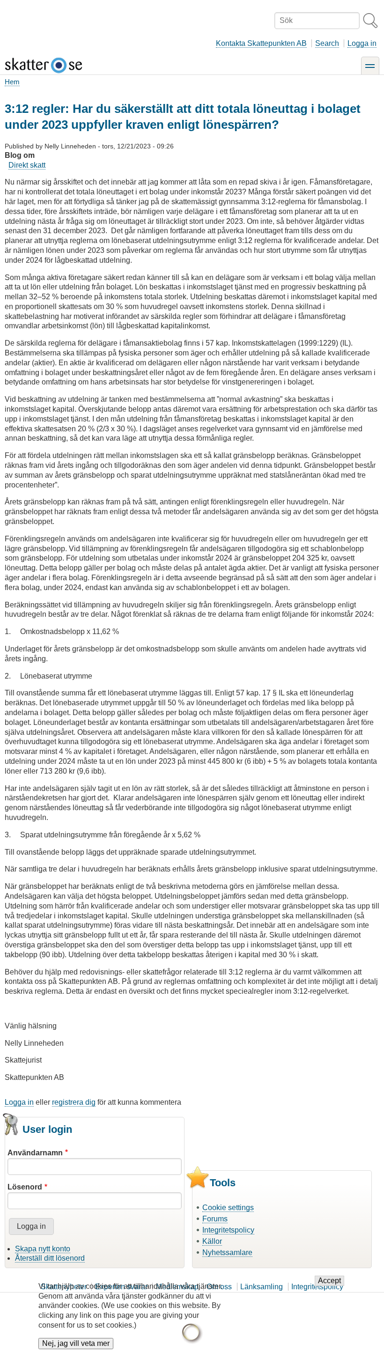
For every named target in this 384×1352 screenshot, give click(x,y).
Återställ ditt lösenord (50, 1258)
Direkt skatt (26, 165)
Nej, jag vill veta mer (76, 1343)
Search (327, 43)
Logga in (362, 43)
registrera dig (74, 1102)
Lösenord (24, 1187)
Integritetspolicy (228, 1230)
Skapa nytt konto (42, 1249)
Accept (329, 1281)
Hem (12, 82)
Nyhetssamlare (227, 1252)
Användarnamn (35, 1153)
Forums (215, 1219)
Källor (212, 1241)
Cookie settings (228, 1208)
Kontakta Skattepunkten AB (261, 43)
